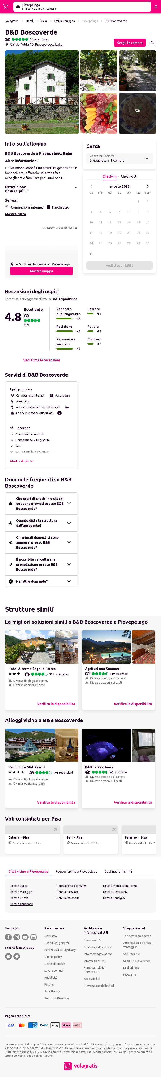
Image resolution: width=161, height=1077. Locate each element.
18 (100, 232)
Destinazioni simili (118, 871)
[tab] (28, 871)
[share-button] (152, 43)
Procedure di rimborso (98, 947)
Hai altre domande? (32, 581)
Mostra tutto (15, 214)
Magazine (129, 974)
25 (100, 243)
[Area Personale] (156, 6)
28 (129, 243)
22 (138, 232)
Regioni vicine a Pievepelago (76, 871)
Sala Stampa (52, 991)
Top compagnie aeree (137, 936)
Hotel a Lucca (18, 886)
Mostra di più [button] (19, 461)
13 (119, 222)
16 (147, 222)
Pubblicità (50, 977)
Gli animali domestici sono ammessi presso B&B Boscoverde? (37, 542)
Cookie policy (53, 956)
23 (147, 232)
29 (138, 243)
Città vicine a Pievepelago (28, 871)
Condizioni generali (57, 943)
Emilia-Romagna (64, 21)
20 (119, 232)
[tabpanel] (80, 896)
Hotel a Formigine (114, 898)
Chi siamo (50, 936)
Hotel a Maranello (68, 898)
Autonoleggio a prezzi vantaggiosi (137, 945)
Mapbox (50, 227)
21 (129, 232)
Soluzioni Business (56, 998)
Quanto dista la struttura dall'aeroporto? (36, 523)
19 (110, 232)
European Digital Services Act (94, 970)
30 (147, 243)
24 (91, 243)
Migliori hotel (131, 967)
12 (110, 222)
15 (138, 222)
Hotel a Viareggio (21, 892)
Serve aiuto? (92, 940)
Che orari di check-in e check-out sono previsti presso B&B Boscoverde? (40, 503)
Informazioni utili (94, 961)
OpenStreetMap (68, 227)
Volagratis (11, 21)
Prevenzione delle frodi (99, 985)
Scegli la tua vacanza (136, 960)
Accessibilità (92, 978)
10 (91, 222)
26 (110, 243)
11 (100, 222)
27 (119, 243)
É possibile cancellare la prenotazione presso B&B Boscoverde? (37, 564)
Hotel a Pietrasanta (115, 892)
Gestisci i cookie (54, 963)
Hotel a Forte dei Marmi (72, 886)
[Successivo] (147, 186)
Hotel (29, 21)
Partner (49, 984)
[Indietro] (91, 186)
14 (129, 222)
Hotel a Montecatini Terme (120, 886)
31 (91, 253)
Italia (44, 21)
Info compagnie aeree (98, 954)
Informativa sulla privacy (60, 950)
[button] (42, 92)
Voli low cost (131, 954)
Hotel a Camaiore (68, 892)
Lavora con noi (53, 970)
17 (91, 232)
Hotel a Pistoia (19, 898)
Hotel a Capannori (21, 904)
